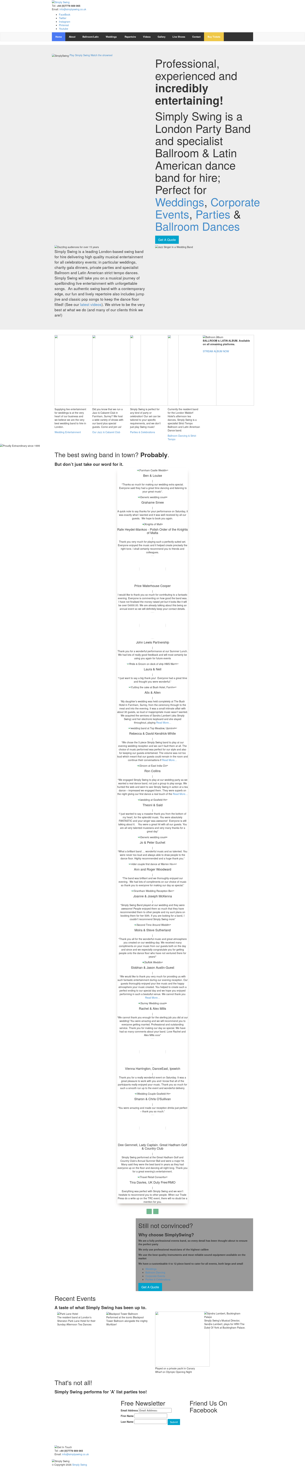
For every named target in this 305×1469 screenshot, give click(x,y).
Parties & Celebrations (142, 432)
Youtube (63, 28)
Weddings (179, 202)
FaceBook (64, 14)
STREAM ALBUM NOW (216, 351)
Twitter (62, 18)
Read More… (163, 722)
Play (72, 55)
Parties (215, 214)
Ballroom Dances (197, 226)
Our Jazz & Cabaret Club (106, 432)
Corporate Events (155, 1276)
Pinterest (64, 25)
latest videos (90, 304)
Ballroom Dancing (155, 1272)
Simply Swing (79, 1464)
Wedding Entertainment (68, 432)
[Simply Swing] (61, 2)
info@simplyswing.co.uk (72, 9)
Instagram (64, 21)
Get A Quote (167, 239)
